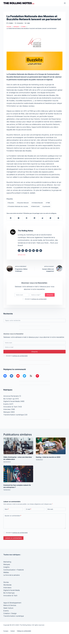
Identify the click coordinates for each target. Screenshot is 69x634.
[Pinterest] (27, 218)
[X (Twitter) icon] (30, 250)
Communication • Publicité (13, 570)
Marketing (7, 562)
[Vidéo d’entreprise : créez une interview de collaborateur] (18, 446)
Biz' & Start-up (9, 399)
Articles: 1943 (21, 254)
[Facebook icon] (19, 250)
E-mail (28, 509)
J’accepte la (36, 299)
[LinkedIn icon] (22, 250)
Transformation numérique (13, 415)
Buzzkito (11, 202)
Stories (10, 23)
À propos (5, 631)
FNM (48, 202)
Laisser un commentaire (13, 538)
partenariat (46, 206)
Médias (6, 572)
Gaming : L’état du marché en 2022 (48, 457)
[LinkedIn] (35, 218)
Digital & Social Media (11, 401)
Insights (6, 567)
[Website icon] (26, 250)
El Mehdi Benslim (37, 202)
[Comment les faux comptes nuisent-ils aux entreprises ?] (18, 474)
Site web (50, 509)
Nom (7, 509)
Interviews (7, 587)
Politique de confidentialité (24, 631)
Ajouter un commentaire (13, 516)
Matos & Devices (9, 605)
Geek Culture (8, 608)
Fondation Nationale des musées (18, 206)
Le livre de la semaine (11, 575)
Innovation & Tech (10, 407)
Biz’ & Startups (9, 593)
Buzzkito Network (23, 202)
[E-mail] (58, 218)
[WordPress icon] (37, 250)
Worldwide (7, 585)
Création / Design (10, 613)
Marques (6, 412)
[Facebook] (11, 218)
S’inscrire (50, 295)
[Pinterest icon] (33, 250)
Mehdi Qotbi (35, 206)
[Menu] (65, 3)
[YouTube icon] (40, 250)
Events (6, 404)
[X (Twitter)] (19, 218)
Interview (7, 409)
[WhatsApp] (50, 218)
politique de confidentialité (39, 299)
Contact (13, 631)
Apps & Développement (12, 603)
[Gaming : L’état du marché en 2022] (51, 446)
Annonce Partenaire (11, 396)
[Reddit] (43, 218)
